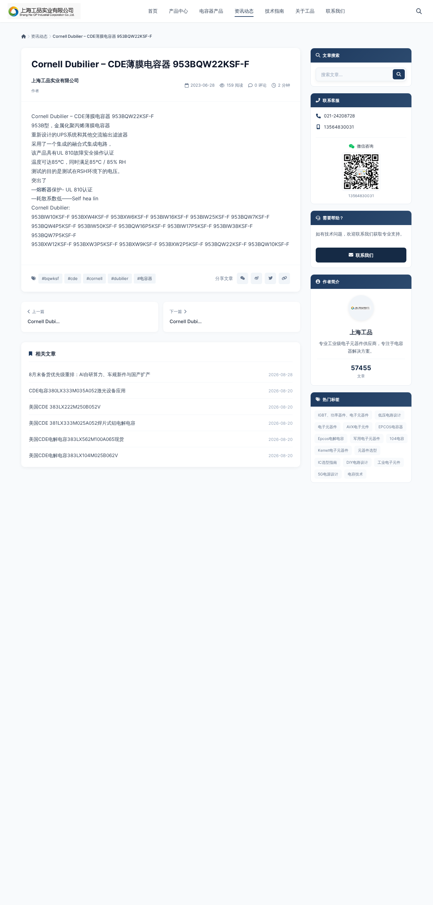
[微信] (242, 278)
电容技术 (355, 474)
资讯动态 (244, 11)
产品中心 (178, 11)
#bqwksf (50, 278)
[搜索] (419, 11)
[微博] (256, 278)
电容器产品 (211, 11)
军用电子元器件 (366, 438)
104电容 (397, 438)
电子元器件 (327, 426)
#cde (73, 278)
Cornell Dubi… (44, 321)
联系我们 (335, 11)
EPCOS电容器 (390, 426)
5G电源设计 (328, 474)
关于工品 (304, 11)
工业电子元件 (389, 462)
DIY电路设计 (357, 462)
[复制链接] (284, 278)
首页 (153, 11)
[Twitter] (270, 278)
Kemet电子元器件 (333, 450)
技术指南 (274, 11)
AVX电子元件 (357, 426)
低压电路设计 (389, 415)
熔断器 (44, 189)
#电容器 (144, 278)
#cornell (94, 278)
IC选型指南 (327, 462)
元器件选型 (367, 450)
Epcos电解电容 (331, 438)
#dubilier (119, 278)
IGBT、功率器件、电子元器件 (343, 415)
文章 (361, 376)
